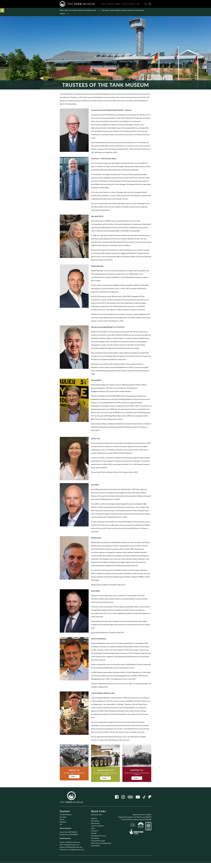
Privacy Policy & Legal (98, 841)
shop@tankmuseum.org (71, 845)
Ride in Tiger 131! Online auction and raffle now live (78, 10)
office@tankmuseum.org (74, 847)
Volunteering (95, 823)
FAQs (93, 828)
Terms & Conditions (97, 826)
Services (124, 4)
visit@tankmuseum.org (72, 842)
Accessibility (95, 838)
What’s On (110, 4)
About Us (94, 818)
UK (61, 824)
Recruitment (95, 821)
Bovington (63, 817)
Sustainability (95, 846)
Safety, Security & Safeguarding (101, 843)
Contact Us (94, 831)
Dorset (62, 819)
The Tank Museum (65, 815)
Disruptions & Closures (98, 836)
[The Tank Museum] (77, 4)
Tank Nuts (117, 4)
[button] (2, 10)
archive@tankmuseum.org (75, 850)
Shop (138, 4)
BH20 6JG (63, 822)
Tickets (145, 4)
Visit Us (103, 4)
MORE (73, 776)
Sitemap (93, 833)
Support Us (132, 4)
